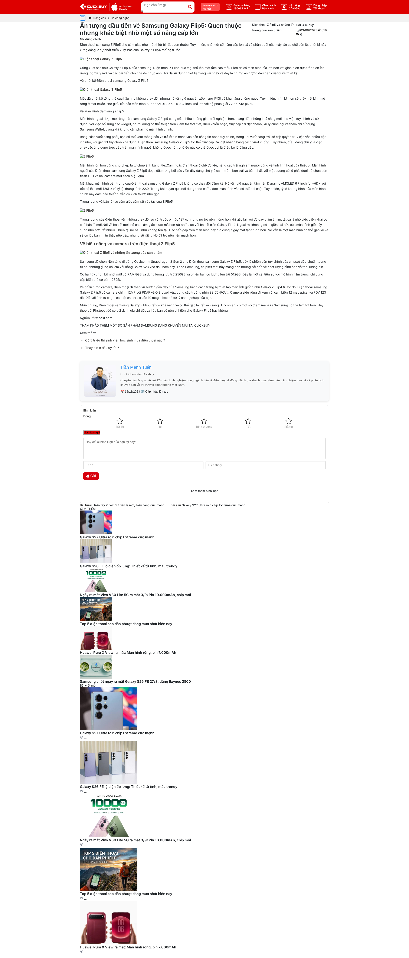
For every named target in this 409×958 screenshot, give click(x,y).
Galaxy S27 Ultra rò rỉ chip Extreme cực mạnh (213, 505)
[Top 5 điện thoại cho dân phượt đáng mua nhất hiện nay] (108, 890)
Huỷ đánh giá (92, 432)
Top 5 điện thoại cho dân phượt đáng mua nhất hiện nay (126, 624)
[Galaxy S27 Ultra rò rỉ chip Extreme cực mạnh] (108, 729)
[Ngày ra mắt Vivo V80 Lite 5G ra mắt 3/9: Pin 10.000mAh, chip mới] (108, 836)
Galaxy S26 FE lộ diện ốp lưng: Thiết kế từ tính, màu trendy (128, 566)
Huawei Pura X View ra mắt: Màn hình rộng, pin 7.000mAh (128, 652)
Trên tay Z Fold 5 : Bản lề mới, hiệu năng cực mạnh (129, 505)
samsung (103, 45)
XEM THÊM (88, 509)
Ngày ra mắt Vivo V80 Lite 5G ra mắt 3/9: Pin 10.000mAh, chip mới (135, 595)
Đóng (87, 416)
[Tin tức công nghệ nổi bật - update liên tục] (96, 533)
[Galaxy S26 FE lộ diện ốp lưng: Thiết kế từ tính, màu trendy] (108, 782)
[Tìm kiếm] (190, 7)
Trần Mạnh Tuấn (135, 367)
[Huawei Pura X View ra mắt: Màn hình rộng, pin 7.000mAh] (108, 943)
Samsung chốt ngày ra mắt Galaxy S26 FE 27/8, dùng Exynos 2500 (135, 681)
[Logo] (106, 7)
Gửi (93, 476)
